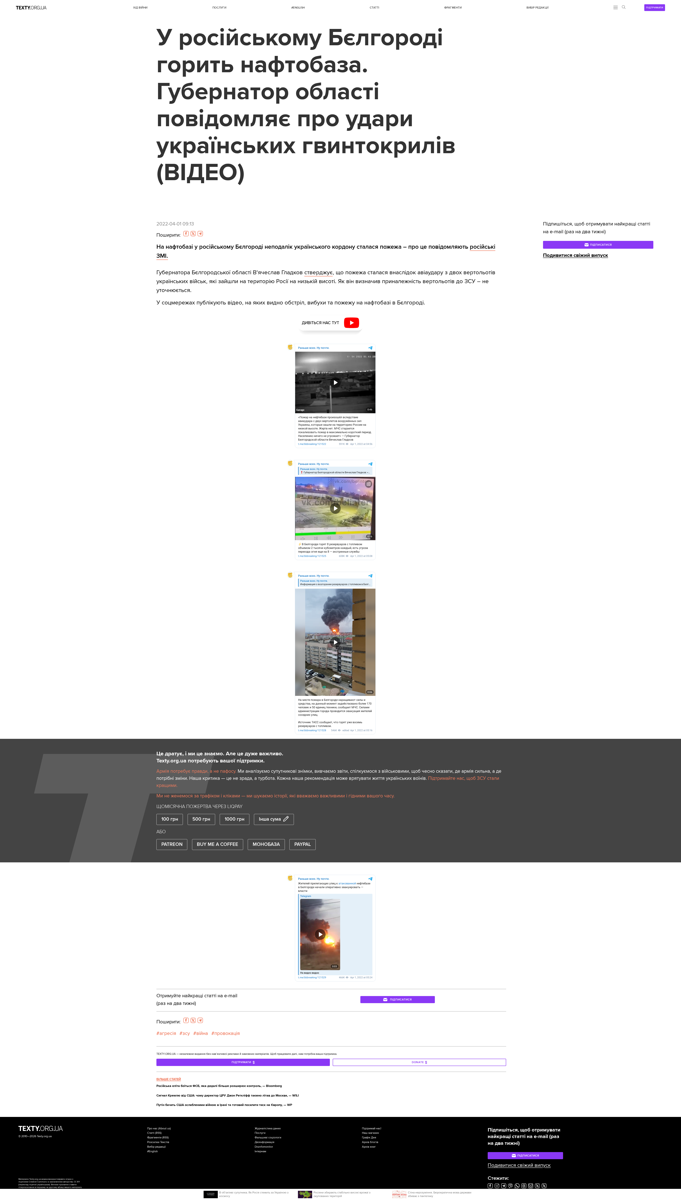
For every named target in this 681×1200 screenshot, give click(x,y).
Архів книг (369, 1147)
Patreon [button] (171, 844)
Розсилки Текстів (158, 1142)
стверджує (318, 272)
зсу (186, 1033)
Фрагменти (154, 1137)
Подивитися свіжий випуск (575, 255)
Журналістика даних (268, 1128)
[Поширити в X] (193, 233)
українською (43, 1184)
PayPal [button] (302, 844)
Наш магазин (370, 1133)
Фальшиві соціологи (268, 1137)
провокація (227, 1033)
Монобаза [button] (266, 844)
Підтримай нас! (371, 1128)
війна (202, 1033)
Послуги (260, 1133)
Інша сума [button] (270, 819)
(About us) (164, 1128)
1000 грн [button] (234, 819)
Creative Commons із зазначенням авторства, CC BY (54, 1181)
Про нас (152, 1128)
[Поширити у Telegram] (200, 233)
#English (152, 1151)
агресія (167, 1033)
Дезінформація (264, 1142)
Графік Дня (369, 1137)
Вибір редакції (156, 1147)
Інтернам (260, 1151)
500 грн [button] (201, 819)
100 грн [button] (169, 819)
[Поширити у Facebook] (186, 233)
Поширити (168, 235)
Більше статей (168, 1079)
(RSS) (158, 1133)
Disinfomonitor (264, 1147)
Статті (150, 1133)
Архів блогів (370, 1142)
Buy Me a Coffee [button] (217, 844)
